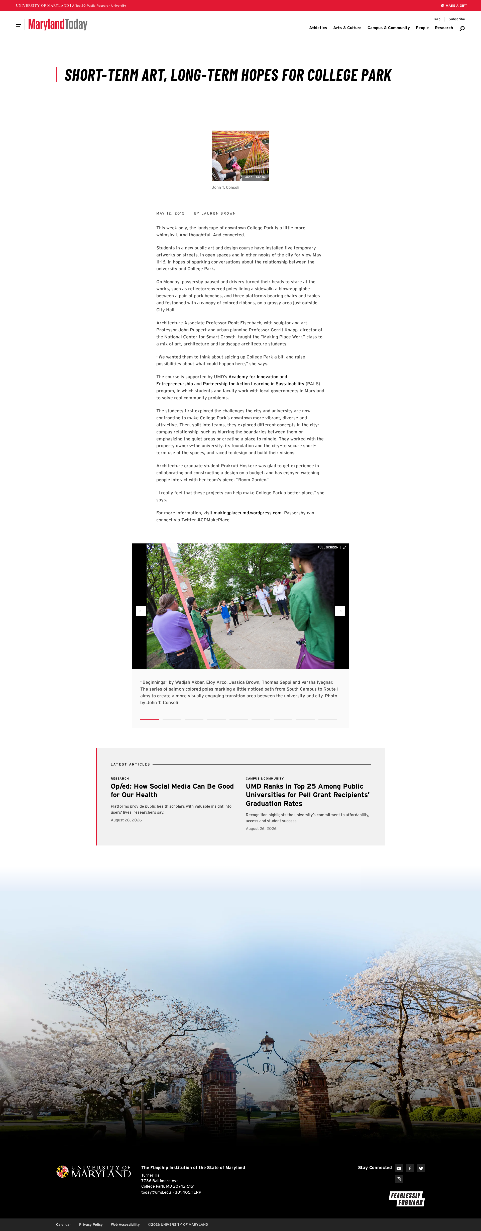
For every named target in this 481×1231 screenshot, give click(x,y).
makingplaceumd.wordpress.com (248, 512)
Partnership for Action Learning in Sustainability (253, 383)
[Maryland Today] (58, 25)
